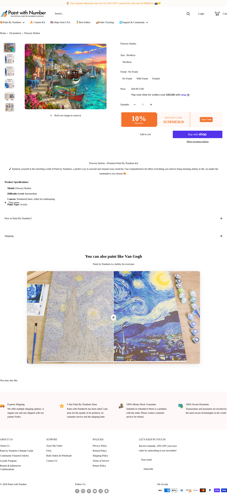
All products (15, 33)
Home (3, 33)
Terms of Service (101, 460)
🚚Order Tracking (105, 22)
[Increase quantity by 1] (151, 104)
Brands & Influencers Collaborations (10, 467)
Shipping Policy (100, 455)
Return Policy (99, 465)
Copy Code (206, 119)
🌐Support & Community (132, 22)
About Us (5, 445)
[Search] (188, 13)
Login (201, 13)
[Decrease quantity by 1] (134, 104)
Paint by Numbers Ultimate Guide (16, 450)
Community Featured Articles (14, 455)
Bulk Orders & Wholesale (59, 455)
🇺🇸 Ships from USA (60, 22)
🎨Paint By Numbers (10, 22)
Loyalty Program (8, 460)
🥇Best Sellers (83, 22)
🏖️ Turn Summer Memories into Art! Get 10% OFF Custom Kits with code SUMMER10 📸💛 (113, 3)
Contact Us (51, 460)
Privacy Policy (100, 445)
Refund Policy (100, 450)
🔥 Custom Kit (37, 22)
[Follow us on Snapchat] (106, 490)
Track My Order (54, 445)
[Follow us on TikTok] (101, 490)
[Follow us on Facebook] (77, 490)
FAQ (48, 450)
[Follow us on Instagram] (83, 490)
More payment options (198, 141)
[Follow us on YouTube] (95, 490)
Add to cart (145, 134)
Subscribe (148, 469)
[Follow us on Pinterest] (89, 490)
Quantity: (125, 104)
